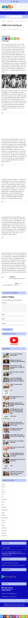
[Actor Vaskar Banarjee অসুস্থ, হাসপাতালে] (6, 355)
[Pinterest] (9, 38)
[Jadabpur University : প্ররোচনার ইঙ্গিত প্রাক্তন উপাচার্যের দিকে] (6, 361)
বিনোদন (3, 502)
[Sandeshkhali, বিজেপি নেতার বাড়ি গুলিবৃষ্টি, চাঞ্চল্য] (6, 461)
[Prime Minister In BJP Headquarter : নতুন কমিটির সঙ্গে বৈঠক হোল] (6, 367)
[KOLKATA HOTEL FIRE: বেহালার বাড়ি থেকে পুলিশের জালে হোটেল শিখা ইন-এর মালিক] (6, 424)
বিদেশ (3, 494)
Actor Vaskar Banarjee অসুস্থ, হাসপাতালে (16, 354)
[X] (6, 38)
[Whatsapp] (12, 38)
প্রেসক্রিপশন (4, 507)
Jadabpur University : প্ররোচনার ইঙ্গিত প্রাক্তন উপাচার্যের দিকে (17, 360)
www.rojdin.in (5, 552)
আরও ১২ (11, 465)
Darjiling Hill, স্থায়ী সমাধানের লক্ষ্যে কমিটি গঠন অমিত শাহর (16, 429)
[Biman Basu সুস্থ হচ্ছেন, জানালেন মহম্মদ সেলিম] (6, 448)
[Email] (15, 38)
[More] (18, 38)
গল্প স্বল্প (3, 512)
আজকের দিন (4, 533)
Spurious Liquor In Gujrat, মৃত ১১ (17, 372)
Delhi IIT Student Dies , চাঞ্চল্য (16, 385)
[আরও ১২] (6, 467)
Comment (4, 302)
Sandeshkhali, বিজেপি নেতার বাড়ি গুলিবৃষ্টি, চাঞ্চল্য (17, 460)
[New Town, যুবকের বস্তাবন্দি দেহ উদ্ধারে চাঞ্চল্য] (6, 442)
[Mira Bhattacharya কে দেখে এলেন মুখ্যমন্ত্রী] (6, 398)
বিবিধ (2, 505)
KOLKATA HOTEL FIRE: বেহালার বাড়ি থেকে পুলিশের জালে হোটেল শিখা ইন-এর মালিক (17, 424)
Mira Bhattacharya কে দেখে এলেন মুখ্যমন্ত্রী (17, 397)
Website (4, 323)
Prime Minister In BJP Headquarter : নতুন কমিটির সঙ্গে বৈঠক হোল (17, 367)
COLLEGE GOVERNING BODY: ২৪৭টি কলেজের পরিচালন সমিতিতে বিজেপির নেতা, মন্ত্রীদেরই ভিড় (17, 379)
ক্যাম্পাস (3, 523)
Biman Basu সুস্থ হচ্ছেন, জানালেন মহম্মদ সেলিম (17, 447)
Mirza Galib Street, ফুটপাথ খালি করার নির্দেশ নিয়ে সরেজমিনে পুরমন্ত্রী (17, 435)
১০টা (11, 390)
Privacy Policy (18, 552)
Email (3, 319)
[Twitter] (14, 1)
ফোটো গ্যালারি (4, 535)
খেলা (2, 497)
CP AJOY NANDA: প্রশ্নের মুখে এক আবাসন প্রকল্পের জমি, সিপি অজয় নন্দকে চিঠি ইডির (17, 454)
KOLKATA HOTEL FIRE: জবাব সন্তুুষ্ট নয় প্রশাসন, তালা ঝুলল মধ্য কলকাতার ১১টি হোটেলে (17, 473)
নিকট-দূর (3, 520)
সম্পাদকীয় (3, 515)
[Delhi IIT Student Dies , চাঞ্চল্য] (6, 386)
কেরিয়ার (3, 525)
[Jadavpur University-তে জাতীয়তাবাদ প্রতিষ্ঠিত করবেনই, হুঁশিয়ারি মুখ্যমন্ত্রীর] (6, 404)
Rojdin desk (16, 29)
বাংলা (2, 489)
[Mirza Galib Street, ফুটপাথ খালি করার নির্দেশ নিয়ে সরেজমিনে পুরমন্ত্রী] (6, 436)
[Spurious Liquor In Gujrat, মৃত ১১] (6, 373)
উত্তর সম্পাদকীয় (5, 517)
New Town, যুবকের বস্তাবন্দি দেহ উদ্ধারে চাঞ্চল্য (17, 441)
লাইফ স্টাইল (4, 499)
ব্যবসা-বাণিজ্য (4, 530)
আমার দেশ (3, 492)
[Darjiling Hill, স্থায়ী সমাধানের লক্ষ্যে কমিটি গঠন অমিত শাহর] (6, 430)
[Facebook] (11, 1)
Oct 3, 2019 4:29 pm (7, 29)
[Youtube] (17, 1)
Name (3, 314)
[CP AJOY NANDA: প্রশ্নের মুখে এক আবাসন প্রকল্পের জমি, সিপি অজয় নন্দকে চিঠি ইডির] (6, 455)
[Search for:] (14, 16)
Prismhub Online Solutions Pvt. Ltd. (16, 605)
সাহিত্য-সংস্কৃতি (4, 510)
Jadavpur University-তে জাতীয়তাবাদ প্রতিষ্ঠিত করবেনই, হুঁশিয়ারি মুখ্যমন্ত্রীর (17, 404)
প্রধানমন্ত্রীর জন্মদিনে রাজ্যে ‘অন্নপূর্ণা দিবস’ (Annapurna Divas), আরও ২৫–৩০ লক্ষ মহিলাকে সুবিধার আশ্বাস (16, 411)
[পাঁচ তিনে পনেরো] (6, 418)
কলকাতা (3, 486)
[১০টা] (6, 392)
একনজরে (3, 484)
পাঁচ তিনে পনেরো (13, 416)
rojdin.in (14, 604)
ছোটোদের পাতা (4, 528)
